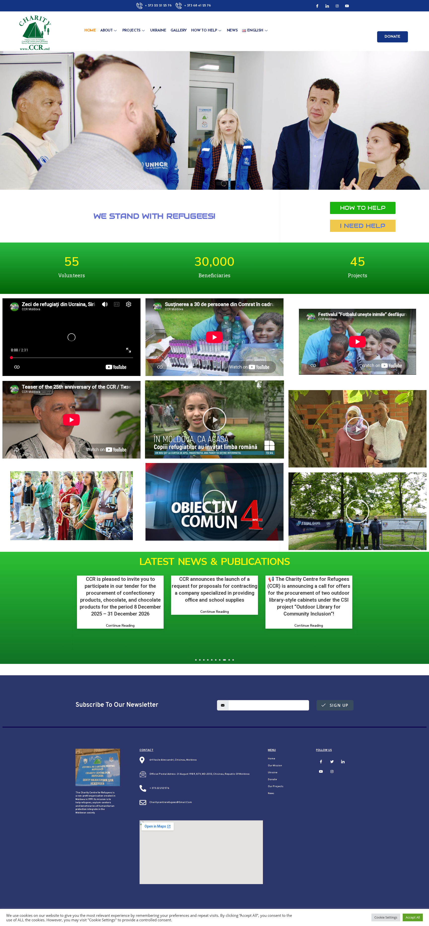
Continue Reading (214, 632)
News (232, 30)
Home (90, 30)
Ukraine (158, 30)
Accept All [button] (413, 917)
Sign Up (338, 705)
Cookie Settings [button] (385, 917)
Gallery (179, 30)
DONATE (392, 37)
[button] (362, 208)
